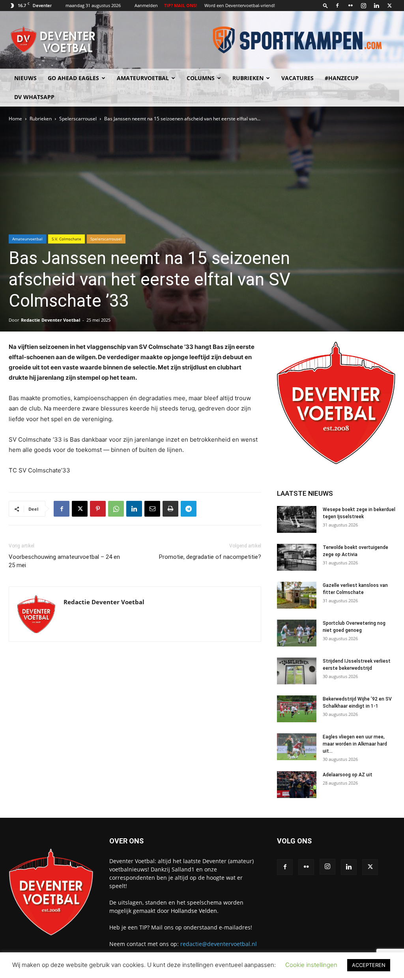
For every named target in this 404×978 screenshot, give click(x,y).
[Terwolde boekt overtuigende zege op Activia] (296, 557)
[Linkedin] (376, 5)
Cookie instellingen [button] (311, 965)
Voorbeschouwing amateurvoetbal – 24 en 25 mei (64, 561)
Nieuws (25, 78)
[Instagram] (363, 5)
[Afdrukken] (170, 509)
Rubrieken (248, 78)
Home (15, 118)
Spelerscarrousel (78, 118)
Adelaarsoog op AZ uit (347, 775)
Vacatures (297, 78)
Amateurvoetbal (143, 78)
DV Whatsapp (34, 97)
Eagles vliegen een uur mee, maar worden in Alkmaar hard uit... (355, 744)
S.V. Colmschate (66, 239)
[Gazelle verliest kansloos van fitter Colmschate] (296, 595)
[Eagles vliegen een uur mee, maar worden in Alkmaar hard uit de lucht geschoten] (296, 747)
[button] (325, 5)
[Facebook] (337, 5)
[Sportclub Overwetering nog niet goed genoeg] (296, 633)
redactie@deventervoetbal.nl (218, 944)
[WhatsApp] (116, 509)
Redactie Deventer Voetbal (50, 320)
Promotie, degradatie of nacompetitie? (210, 556)
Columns (201, 78)
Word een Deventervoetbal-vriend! (239, 5)
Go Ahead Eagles (73, 78)
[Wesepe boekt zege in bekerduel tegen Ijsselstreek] (296, 519)
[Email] (152, 509)
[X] (389, 5)
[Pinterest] (98, 509)
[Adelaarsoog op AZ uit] (296, 784)
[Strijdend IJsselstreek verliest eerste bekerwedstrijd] (296, 671)
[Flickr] (350, 5)
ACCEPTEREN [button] (368, 965)
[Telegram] (188, 509)
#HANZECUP (342, 78)
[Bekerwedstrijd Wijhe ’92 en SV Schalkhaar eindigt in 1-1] (296, 709)
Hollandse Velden (194, 910)
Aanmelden (146, 5)
